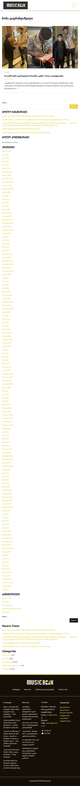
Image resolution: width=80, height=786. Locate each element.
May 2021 (5, 357)
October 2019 (7, 422)
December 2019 (7, 415)
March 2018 (6, 487)
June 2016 (5, 558)
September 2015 (8, 582)
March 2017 (6, 528)
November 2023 (7, 264)
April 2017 (5, 524)
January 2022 (6, 336)
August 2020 (6, 387)
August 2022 (6, 312)
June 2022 (5, 319)
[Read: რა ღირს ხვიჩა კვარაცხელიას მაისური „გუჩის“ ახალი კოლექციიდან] (40, 47)
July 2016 (5, 555)
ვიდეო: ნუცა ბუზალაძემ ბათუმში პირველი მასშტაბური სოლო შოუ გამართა (28, 116)
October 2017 (7, 504)
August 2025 (6, 192)
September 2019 (8, 425)
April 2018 (5, 483)
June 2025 (5, 199)
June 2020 (5, 394)
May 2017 (5, 521)
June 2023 (5, 281)
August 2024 (6, 233)
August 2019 (6, 428)
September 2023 (8, 271)
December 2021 (7, 339)
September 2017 (8, 507)
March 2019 (6, 446)
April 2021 (5, 360)
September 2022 (8, 309)
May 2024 (5, 244)
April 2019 (5, 442)
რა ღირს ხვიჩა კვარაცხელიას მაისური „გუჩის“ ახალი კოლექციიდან (33, 76)
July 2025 (5, 196)
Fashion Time (6, 598)
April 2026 (5, 165)
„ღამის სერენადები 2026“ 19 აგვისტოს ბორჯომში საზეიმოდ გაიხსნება (26, 132)
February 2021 (7, 367)
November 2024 (7, 223)
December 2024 (7, 220)
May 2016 (5, 562)
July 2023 (5, 278)
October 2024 (7, 226)
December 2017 (7, 497)
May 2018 (5, 480)
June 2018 (5, 476)
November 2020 (7, 377)
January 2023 (6, 298)
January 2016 (6, 576)
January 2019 (6, 452)
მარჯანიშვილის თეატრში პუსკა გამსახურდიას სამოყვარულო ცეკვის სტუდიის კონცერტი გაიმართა (30, 753)
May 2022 (5, 322)
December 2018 (7, 456)
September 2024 (8, 230)
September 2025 (8, 189)
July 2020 (5, 391)
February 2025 (7, 213)
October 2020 (7, 380)
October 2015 (7, 579)
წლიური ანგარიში (66, 713)
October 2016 (7, 545)
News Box (5, 602)
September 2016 (8, 548)
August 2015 (6, 586)
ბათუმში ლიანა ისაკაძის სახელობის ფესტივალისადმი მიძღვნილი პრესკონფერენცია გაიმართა (35, 119)
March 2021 (6, 363)
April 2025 (5, 206)
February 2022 (7, 333)
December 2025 (7, 179)
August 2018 (6, 470)
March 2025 (6, 209)
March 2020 (6, 404)
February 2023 (7, 295)
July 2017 (5, 514)
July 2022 (5, 316)
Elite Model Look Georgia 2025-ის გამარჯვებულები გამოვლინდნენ (30, 725)
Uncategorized (7, 605)
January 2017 (6, 535)
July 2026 (5, 155)
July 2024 (5, 237)
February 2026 (7, 172)
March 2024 (6, 250)
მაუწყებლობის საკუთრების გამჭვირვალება (65, 718)
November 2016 (7, 541)
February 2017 (7, 531)
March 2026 (6, 168)
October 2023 (7, 268)
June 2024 (5, 240)
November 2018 (7, 459)
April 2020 (5, 401)
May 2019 (5, 439)
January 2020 (6, 411)
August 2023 (6, 274)
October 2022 (7, 305)
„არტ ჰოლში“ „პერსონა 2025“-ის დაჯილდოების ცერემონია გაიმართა (29, 734)
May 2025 (5, 202)
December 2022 (7, 302)
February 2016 (7, 572)
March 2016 (6, 569)
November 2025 (7, 182)
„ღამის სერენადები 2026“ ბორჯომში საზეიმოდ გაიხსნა (21, 129)
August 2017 (6, 511)
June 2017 (5, 518)
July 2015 (5, 589)
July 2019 (5, 432)
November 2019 (7, 418)
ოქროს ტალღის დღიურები (11, 608)
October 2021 (7, 343)
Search (4, 103)
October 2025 (7, 185)
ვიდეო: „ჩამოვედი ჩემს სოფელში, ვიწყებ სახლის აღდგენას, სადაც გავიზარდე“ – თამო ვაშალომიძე (11, 711)
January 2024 (6, 257)
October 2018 (7, 463)
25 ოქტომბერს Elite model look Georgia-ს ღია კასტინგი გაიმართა (30, 742)
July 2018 (5, 473)
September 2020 (8, 384)
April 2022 (5, 326)
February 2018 (7, 490)
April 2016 (5, 565)
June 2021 (5, 353)
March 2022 (6, 329)
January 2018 (6, 494)
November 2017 (7, 500)
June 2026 (5, 158)
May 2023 (5, 285)
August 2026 (6, 151)
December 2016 (7, 538)
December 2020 (7, 374)
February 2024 (7, 254)
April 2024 (5, 247)
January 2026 (6, 175)
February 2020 (7, 408)
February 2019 (7, 449)
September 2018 (8, 466)
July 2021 (5, 350)
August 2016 (6, 552)
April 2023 (5, 288)
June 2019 (5, 435)
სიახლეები (6, 72)
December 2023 (7, 261)
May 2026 (5, 161)
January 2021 (6, 370)
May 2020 (5, 398)
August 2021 (6, 346)
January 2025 (6, 216)
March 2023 (6, 292)
